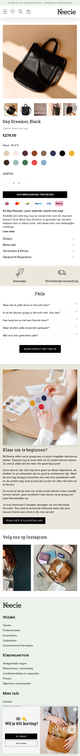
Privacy (7, 678)
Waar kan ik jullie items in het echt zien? (26, 305)
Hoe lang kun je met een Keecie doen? (26, 320)
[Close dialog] (75, 709)
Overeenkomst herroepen (18, 645)
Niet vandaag (21, 743)
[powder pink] (16, 153)
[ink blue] (53, 153)
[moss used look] (44, 153)
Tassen (7, 625)
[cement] (6, 153)
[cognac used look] (34, 153)
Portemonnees (11, 630)
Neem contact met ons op (40, 348)
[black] (62, 153)
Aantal (8, 173)
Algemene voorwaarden (17, 683)
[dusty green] (16, 162)
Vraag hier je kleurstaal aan (24, 520)
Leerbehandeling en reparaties (21, 673)
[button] (5, 11)
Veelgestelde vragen (15, 663)
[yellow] (71, 153)
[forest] (25, 162)
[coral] (34, 162)
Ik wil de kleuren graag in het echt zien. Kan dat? (31, 312)
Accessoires (10, 635)
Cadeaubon (10, 640)
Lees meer (9, 231)
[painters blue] (44, 162)
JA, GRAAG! (21, 736)
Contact (7, 701)
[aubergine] (25, 153)
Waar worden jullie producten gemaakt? (26, 327)
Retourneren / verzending (18, 668)
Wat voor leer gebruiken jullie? (20, 335)
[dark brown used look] (6, 162)
